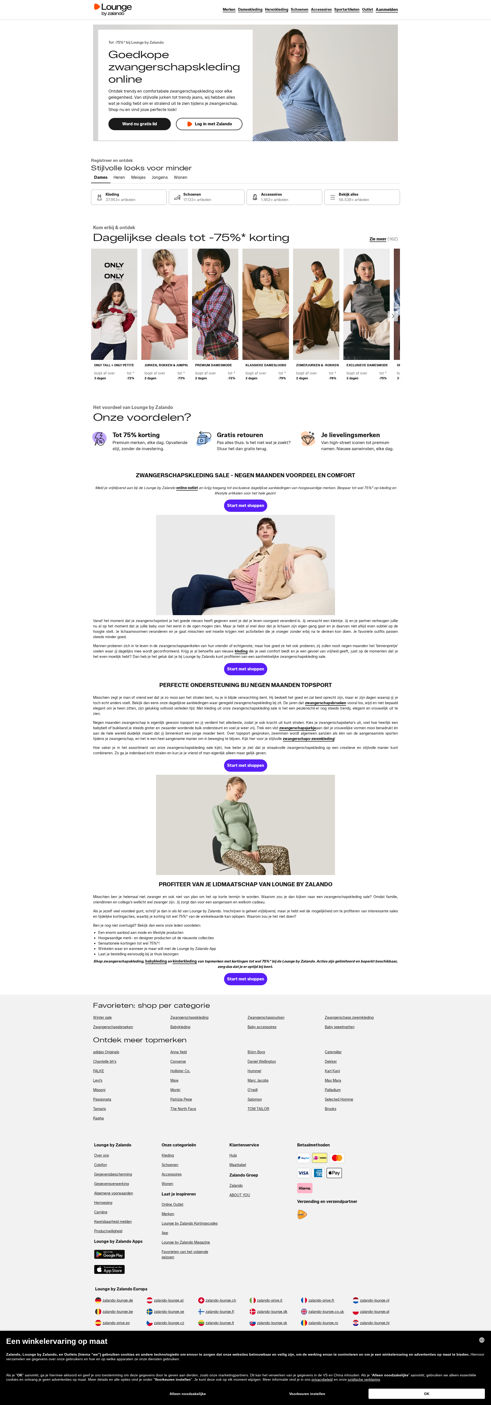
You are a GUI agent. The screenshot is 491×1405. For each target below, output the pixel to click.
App (165, 1233)
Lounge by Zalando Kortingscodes (190, 1223)
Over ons (101, 1155)
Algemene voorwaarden (113, 1193)
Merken (168, 1214)
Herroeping (103, 1203)
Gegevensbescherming (113, 1174)
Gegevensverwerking (111, 1184)
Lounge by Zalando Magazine (186, 1242)
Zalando (236, 1185)
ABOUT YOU (239, 1195)
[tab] (100, 177)
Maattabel (237, 1165)
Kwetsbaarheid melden (113, 1222)
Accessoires (172, 1174)
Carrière (100, 1212)
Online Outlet (172, 1204)
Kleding (168, 1155)
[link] (387, 10)
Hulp (233, 1155)
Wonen (167, 1184)
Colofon (100, 1165)
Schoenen (170, 1165)
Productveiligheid (108, 1231)
